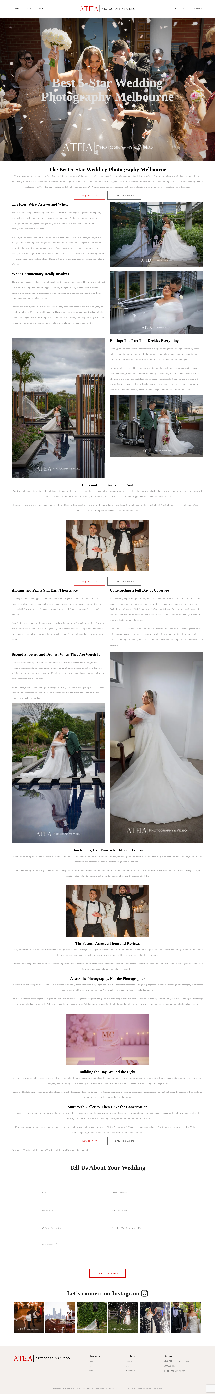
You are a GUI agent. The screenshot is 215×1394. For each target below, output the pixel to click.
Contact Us (198, 9)
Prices (41, 9)
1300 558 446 (169, 1366)
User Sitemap (158, 1388)
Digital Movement (144, 1388)
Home (16, 9)
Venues (173, 9)
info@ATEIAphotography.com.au (177, 1361)
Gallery (29, 9)
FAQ (185, 9)
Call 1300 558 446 (124, 195)
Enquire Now (89, 195)
